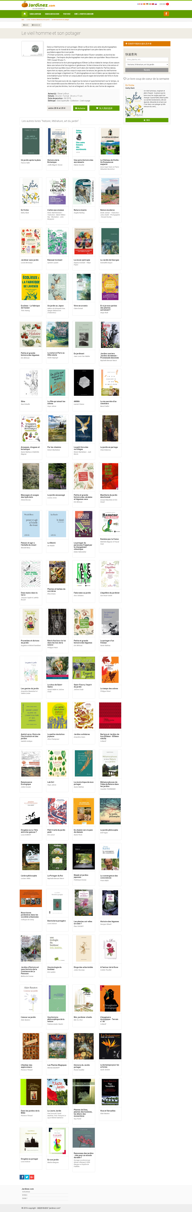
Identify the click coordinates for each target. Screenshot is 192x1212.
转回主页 (36, 25)
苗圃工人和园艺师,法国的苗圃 (83, 14)
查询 (148, 70)
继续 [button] (148, 120)
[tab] (50, 121)
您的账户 (24, 1198)
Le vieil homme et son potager (60, 19)
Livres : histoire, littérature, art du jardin (38, 19)
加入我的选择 (105, 108)
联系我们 (24, 1195)
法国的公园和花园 (35, 14)
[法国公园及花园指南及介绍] (38, 4)
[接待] (25, 14)
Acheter (81, 108)
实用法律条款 (26, 1191)
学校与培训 (66, 14)
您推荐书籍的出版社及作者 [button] (139, 44)
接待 (23, 19)
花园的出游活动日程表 (52, 14)
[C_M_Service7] (166, 13)
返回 (26, 25)
